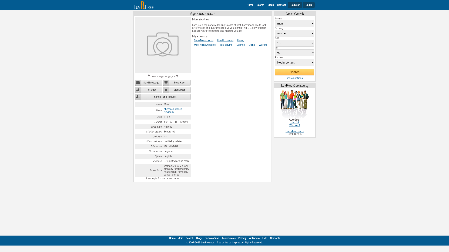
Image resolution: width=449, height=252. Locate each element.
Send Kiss (179, 82)
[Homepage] (144, 5)
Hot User (151, 89)
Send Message (151, 82)
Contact (281, 5)
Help (264, 238)
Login (309, 5)
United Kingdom (173, 111)
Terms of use (212, 238)
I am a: (278, 18)
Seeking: (279, 28)
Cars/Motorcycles (203, 40)
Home (250, 5)
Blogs (271, 5)
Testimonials (229, 238)
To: (276, 47)
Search (260, 5)
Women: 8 (294, 125)
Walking (263, 44)
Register (295, 5)
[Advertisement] (224, 209)
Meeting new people (205, 44)
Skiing (252, 44)
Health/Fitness (225, 40)
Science (240, 44)
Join (180, 238)
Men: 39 (294, 122)
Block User (179, 89)
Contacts (275, 238)
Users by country (295, 131)
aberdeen (169, 109)
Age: (277, 38)
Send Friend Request (165, 96)
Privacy (242, 238)
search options (295, 78)
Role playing (226, 44)
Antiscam (254, 238)
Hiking (240, 40)
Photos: (279, 57)
